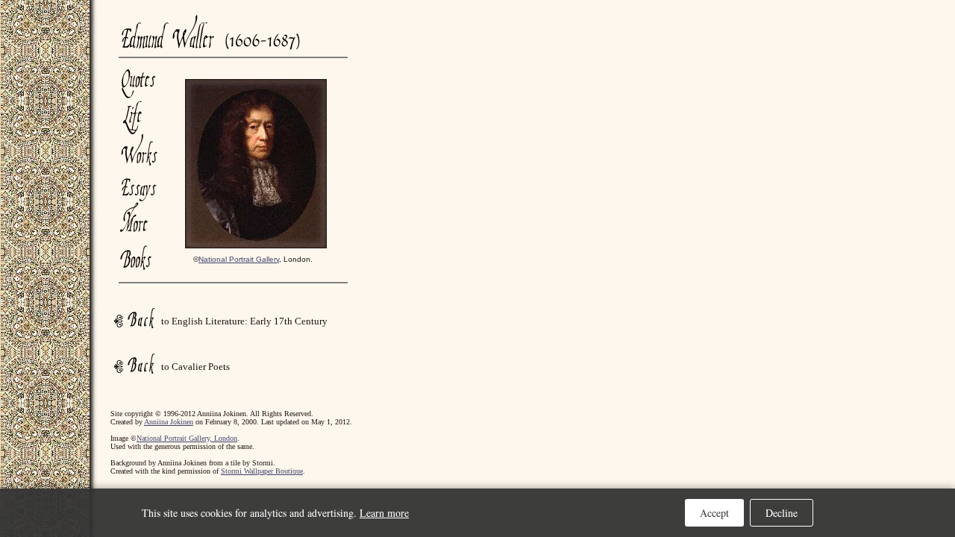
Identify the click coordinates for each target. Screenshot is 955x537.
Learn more (384, 513)
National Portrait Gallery (238, 259)
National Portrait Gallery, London (187, 438)
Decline (781, 513)
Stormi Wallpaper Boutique (262, 471)
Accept (714, 513)
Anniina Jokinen (168, 422)
